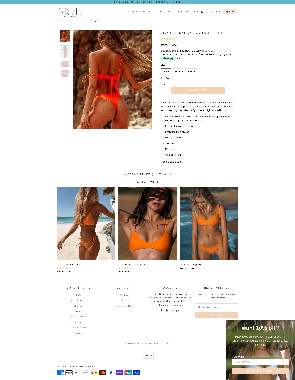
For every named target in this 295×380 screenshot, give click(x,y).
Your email (238, 356)
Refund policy (78, 333)
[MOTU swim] (72, 12)
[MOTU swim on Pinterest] (167, 311)
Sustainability (124, 306)
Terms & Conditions (78, 316)
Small (165, 71)
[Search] (206, 12)
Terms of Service (78, 327)
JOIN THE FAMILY (260, 371)
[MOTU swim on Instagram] (172, 311)
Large (192, 71)
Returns (78, 311)
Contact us (192, 12)
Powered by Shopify (85, 366)
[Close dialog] (292, 322)
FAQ (78, 295)
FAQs (180, 12)
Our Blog (124, 295)
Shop (133, 11)
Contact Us (78, 322)
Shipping (78, 306)
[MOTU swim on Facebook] (161, 311)
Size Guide (166, 78)
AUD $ (147, 355)
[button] (167, 38)
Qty (163, 84)
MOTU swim (69, 366)
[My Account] (202, 12)
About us (145, 12)
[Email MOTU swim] (178, 311)
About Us (124, 300)
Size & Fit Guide (78, 300)
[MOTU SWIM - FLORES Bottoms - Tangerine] (112, 79)
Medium (178, 71)
